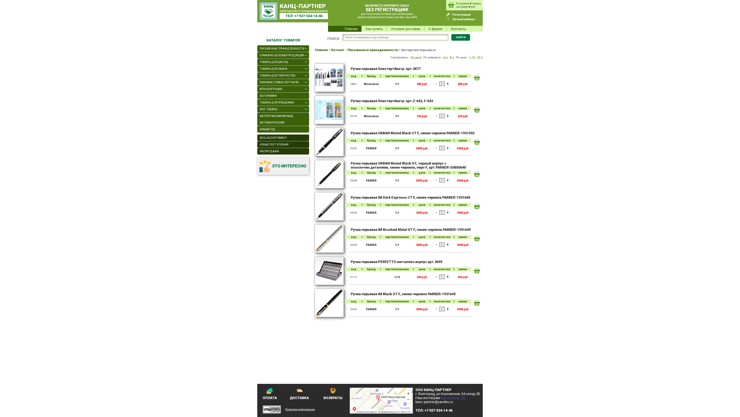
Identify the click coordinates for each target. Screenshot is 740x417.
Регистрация (461, 14)
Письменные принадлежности (373, 50)
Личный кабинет (463, 19)
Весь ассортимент (273, 137)
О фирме (435, 29)
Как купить (374, 29)
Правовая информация (300, 409)
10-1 (480, 57)
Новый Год (267, 129)
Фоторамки (268, 95)
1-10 (472, 57)
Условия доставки (405, 29)
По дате (416, 57)
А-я (445, 57)
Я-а (452, 57)
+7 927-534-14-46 (308, 16)
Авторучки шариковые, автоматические (277, 119)
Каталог (337, 50)
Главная (351, 29)
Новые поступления (274, 144)
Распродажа (269, 151)
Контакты (458, 29)
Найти (461, 37)
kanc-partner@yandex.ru (434, 402)
